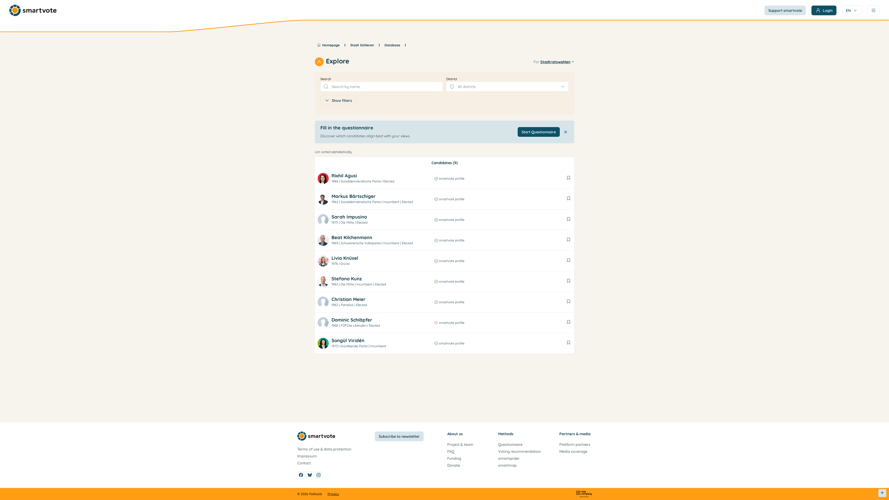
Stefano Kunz (347, 278)
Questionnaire (510, 444)
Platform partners (574, 444)
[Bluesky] (309, 475)
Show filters (342, 100)
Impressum (307, 456)
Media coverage (573, 451)
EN (848, 10)
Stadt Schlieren (362, 45)
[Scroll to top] (882, 493)
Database (392, 45)
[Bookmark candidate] (568, 178)
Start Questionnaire (539, 132)
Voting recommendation (519, 451)
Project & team (460, 444)
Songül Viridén (348, 340)
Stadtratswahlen (555, 62)
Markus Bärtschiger (354, 196)
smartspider (509, 458)
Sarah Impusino (349, 217)
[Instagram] (318, 475)
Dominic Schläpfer (352, 320)
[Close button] (566, 132)
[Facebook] (301, 475)
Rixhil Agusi (344, 175)
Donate (453, 465)
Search (325, 79)
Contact (304, 463)
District (451, 79)
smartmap (507, 465)
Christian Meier (349, 299)
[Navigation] (873, 10)
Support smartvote (785, 10)
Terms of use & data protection (324, 449)
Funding (454, 458)
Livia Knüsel (345, 258)
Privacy (333, 494)
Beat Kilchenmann (352, 237)
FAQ (450, 451)
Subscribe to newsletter (399, 436)
